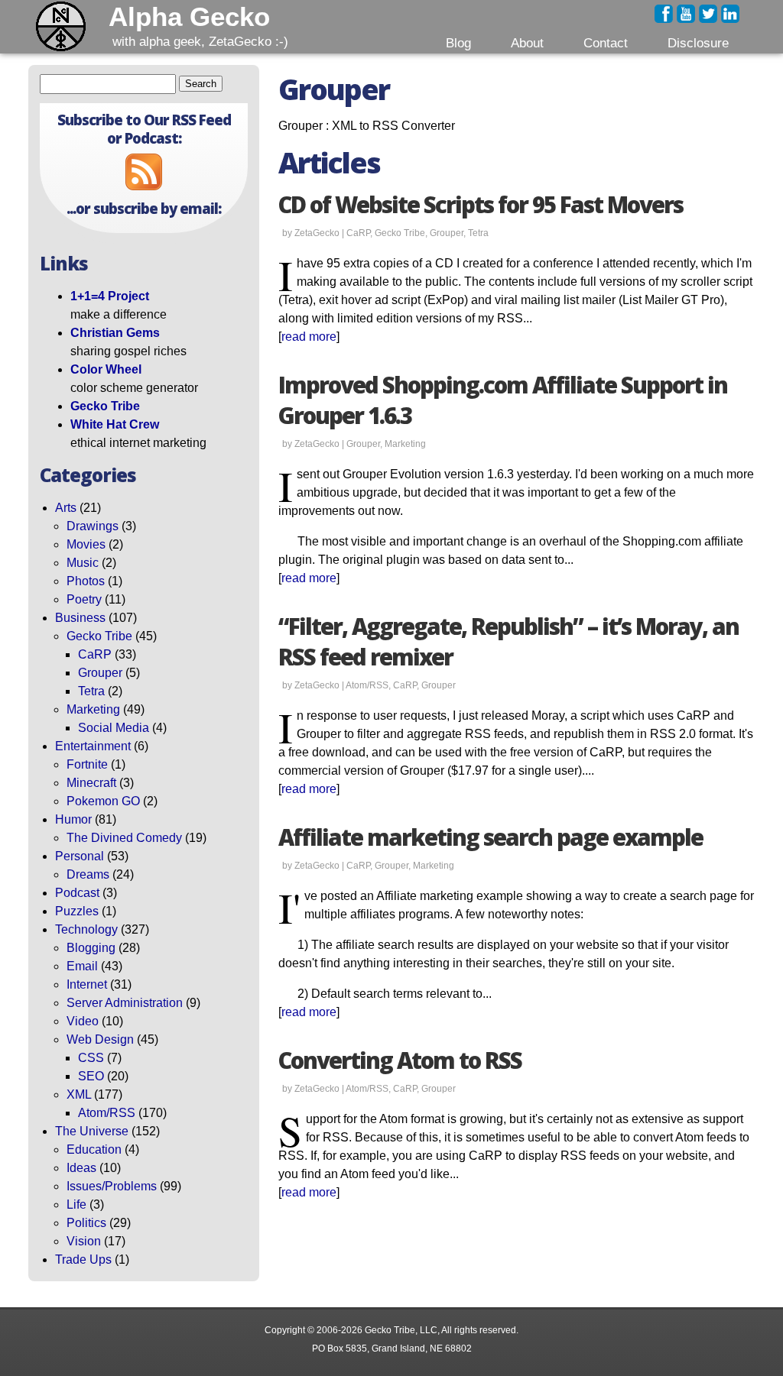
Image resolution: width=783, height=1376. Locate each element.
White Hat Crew (114, 424)
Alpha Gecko (189, 17)
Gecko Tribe (105, 406)
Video (83, 1021)
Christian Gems (115, 332)
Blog (458, 42)
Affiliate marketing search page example (490, 837)
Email (82, 966)
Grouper (100, 672)
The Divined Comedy (124, 837)
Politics (86, 1222)
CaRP (95, 654)
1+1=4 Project (109, 296)
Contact (605, 42)
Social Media (113, 727)
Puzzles (77, 911)
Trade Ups (83, 1259)
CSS (91, 1057)
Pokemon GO (103, 801)
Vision (84, 1241)
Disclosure (698, 42)
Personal (79, 856)
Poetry (84, 599)
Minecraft (91, 782)
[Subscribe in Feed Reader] (143, 186)
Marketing (93, 709)
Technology (86, 929)
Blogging (91, 947)
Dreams (88, 874)
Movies (86, 544)
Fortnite (87, 764)
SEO (91, 1076)
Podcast (77, 892)
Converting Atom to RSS (399, 1060)
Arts (65, 507)
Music (83, 562)
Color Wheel (105, 369)
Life (76, 1204)
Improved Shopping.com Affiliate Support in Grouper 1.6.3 (502, 400)
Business (80, 617)
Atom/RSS (106, 1112)
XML (79, 1094)
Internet (87, 984)
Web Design (100, 1039)
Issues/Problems (112, 1186)
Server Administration (125, 1002)
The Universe (91, 1131)
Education (94, 1149)
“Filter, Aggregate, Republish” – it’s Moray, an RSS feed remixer (508, 641)
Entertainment (93, 746)
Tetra (91, 691)
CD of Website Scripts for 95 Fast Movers (480, 204)
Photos (86, 581)
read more (308, 336)
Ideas (81, 1167)
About (527, 42)
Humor (73, 819)
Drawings (93, 526)
